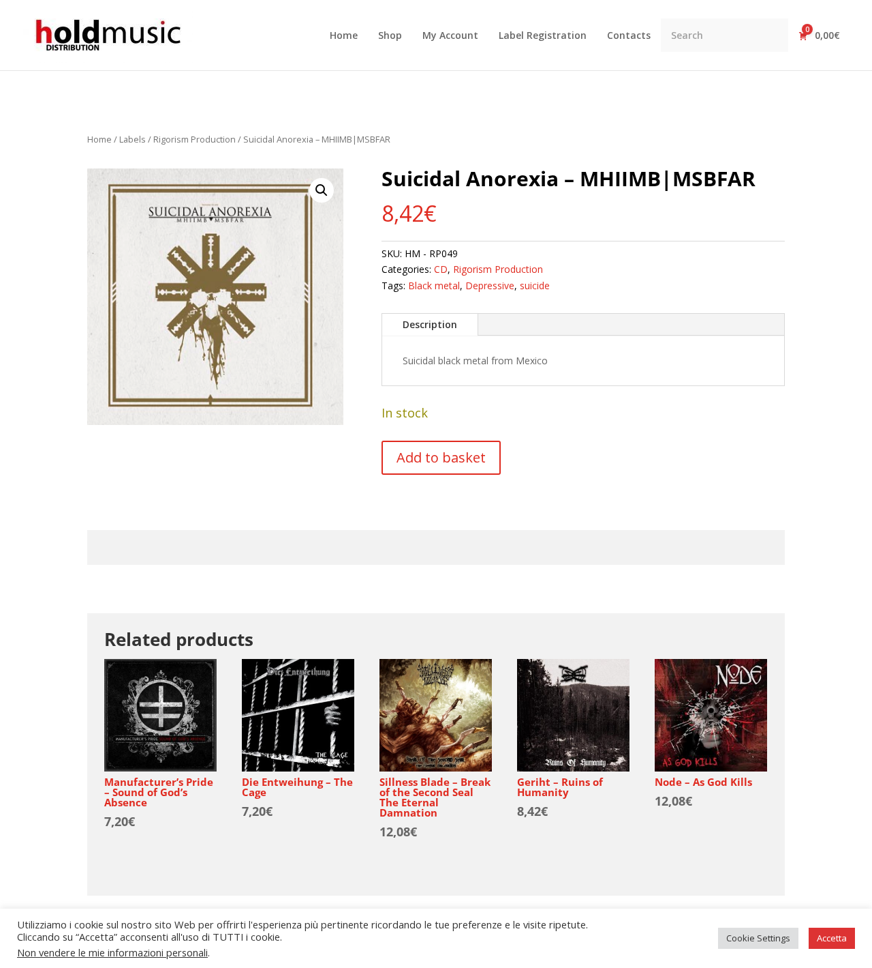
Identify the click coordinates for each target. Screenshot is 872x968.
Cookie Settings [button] (758, 938)
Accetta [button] (832, 938)
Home (99, 139)
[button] (321, 190)
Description (430, 324)
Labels (132, 139)
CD (441, 269)
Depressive (489, 285)
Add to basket (441, 457)
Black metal (434, 285)
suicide (535, 285)
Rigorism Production (194, 139)
